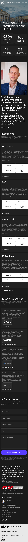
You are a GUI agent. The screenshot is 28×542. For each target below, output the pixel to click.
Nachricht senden (14, 452)
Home (9, 2)
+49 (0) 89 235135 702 (9, 505)
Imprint (3, 531)
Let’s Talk (24, 2)
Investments (16, 2)
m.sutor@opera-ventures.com (11, 507)
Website (6, 176)
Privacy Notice (12, 531)
